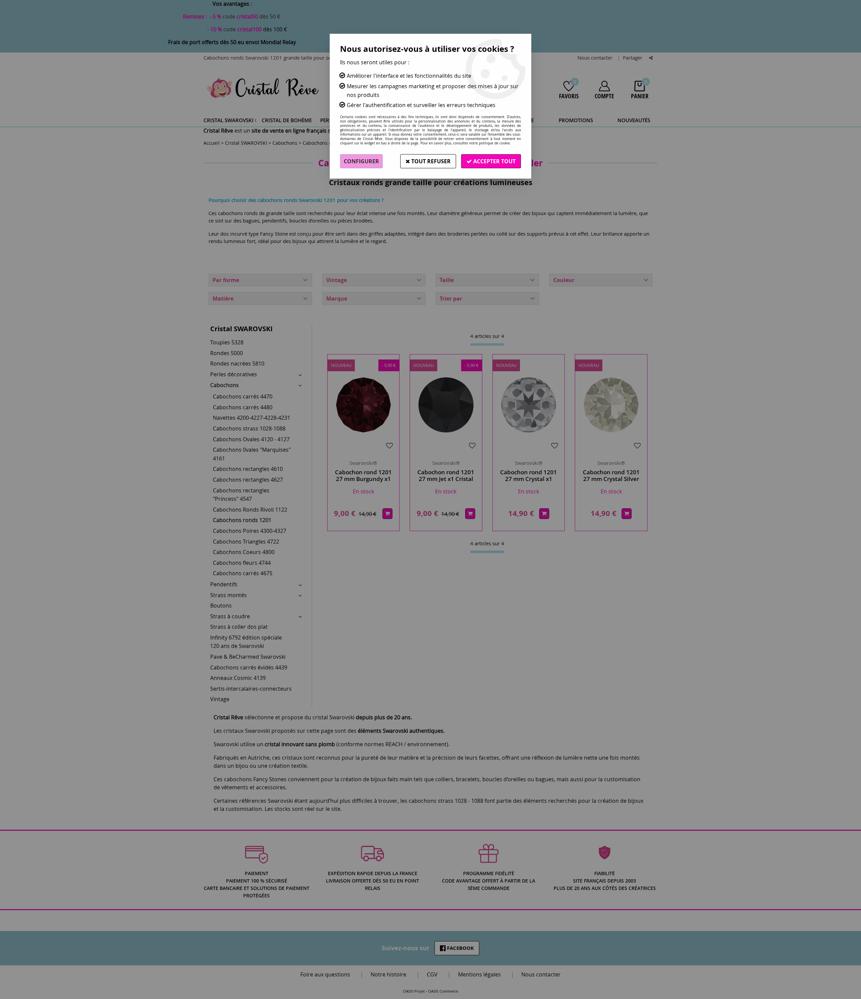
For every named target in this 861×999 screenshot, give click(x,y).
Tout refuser (430, 161)
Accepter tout (494, 161)
